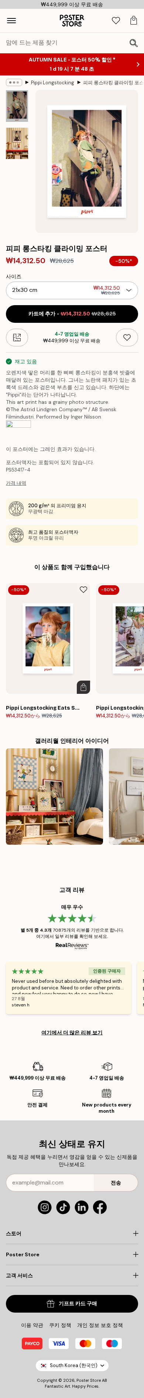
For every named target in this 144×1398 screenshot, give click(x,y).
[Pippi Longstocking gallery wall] (54, 796)
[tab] (116, 20)
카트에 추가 (72, 314)
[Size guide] (17, 337)
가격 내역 (16, 483)
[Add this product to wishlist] (127, 337)
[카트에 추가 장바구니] (83, 687)
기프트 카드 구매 (78, 1303)
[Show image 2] (17, 143)
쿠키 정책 (60, 1325)
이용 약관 (32, 1325)
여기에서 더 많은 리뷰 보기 (72, 1032)
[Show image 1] (17, 106)
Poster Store (88, 1380)
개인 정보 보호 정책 (100, 1325)
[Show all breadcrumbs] (14, 82)
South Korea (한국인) (73, 1365)
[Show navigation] (11, 21)
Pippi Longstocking (52, 83)
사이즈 (13, 276)
